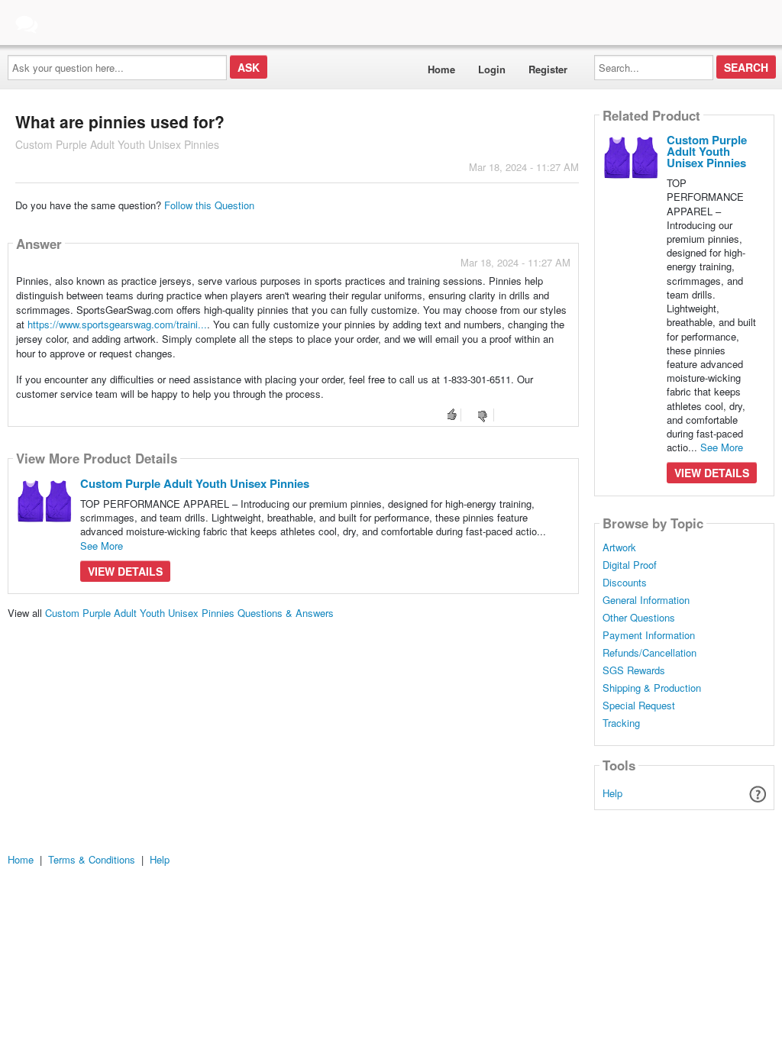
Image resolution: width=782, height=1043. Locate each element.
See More (101, 545)
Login (492, 69)
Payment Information (649, 635)
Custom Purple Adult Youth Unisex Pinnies (194, 483)
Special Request (639, 705)
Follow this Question (209, 205)
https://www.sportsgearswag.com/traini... (117, 324)
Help (612, 793)
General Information (646, 600)
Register (547, 69)
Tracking (621, 723)
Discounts (625, 582)
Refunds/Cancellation (649, 652)
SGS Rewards (634, 670)
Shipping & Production (652, 688)
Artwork (619, 547)
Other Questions (639, 617)
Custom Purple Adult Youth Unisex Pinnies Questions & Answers (189, 612)
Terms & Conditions (91, 859)
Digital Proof (630, 565)
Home (441, 69)
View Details (125, 571)
